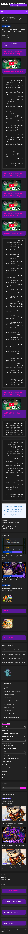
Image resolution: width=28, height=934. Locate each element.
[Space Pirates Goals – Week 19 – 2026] (14, 835)
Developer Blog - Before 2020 (11, 701)
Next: (13, 526)
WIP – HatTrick (8, 752)
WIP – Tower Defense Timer (12, 758)
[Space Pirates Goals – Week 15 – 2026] (14, 546)
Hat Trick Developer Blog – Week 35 (12, 658)
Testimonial (5, 778)
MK (4, 560)
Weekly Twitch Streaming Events (12, 588)
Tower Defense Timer (11, 912)
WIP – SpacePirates (9, 755)
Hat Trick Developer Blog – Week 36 (12, 650)
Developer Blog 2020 (9, 704)
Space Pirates (8, 923)
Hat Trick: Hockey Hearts (12, 901)
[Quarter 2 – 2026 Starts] (14, 570)
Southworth (5, 35)
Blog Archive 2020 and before (10, 733)
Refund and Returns (5, 879)
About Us (3, 875)
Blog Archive (5, 730)
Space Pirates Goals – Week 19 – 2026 (13, 654)
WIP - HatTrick (7, 819)
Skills (3, 774)
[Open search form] (26, 12)
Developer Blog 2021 (9, 707)
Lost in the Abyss (7, 768)
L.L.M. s (3, 884)
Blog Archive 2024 (7, 736)
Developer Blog (6, 26)
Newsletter (3, 877)
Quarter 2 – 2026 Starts (9, 580)
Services (4, 771)
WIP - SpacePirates (17, 552)
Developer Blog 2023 (9, 711)
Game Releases (6, 761)
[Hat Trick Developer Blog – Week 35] (14, 857)
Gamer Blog (5, 765)
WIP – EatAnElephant (10, 748)
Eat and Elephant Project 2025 (11, 717)
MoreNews (20, 930)
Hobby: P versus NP (7, 645)
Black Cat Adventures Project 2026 (12, 691)
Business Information (17, 576)
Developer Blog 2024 (9, 714)
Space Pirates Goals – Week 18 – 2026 (13, 662)
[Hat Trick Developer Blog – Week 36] (14, 813)
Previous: (10, 521)
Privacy (2, 882)
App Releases (7, 688)
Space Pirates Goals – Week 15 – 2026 (12, 557)
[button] (2, 12)
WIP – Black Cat (8, 745)
